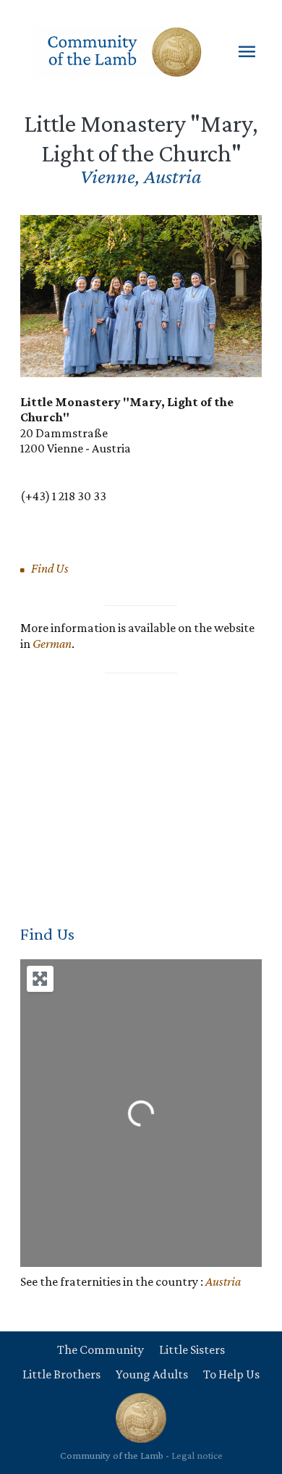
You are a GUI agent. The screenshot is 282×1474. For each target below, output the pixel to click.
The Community (100, 1349)
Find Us (49, 568)
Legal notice (197, 1455)
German (52, 643)
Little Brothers (61, 1374)
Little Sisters (192, 1349)
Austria (223, 1281)
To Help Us (231, 1374)
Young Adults (152, 1374)
